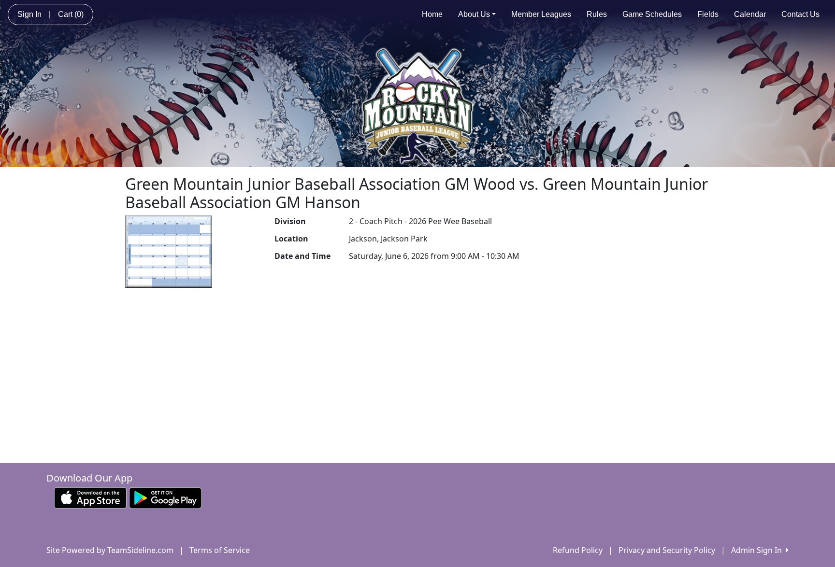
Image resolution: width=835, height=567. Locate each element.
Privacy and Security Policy (667, 550)
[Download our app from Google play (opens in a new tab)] (165, 497)
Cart (71, 14)
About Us (474, 14)
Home (432, 14)
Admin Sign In (758, 550)
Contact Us (800, 14)
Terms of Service (219, 550)
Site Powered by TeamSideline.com (109, 550)
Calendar (750, 14)
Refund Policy (578, 550)
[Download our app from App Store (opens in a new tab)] (90, 497)
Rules (597, 14)
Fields (708, 14)
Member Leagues (541, 14)
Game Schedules (652, 14)
